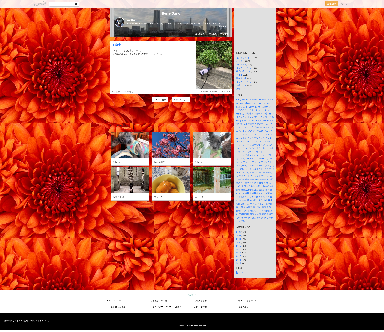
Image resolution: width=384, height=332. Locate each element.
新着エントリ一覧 (158, 300)
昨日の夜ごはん (243, 71)
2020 (238, 242)
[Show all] (223, 25)
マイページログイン (247, 300)
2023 (238, 231)
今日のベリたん (243, 67)
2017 (238, 252)
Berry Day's (171, 13)
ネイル (239, 74)
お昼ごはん (241, 85)
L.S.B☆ (131, 19)
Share (225, 33)
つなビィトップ (113, 300)
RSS (240, 272)
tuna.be (191, 294)
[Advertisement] (171, 111)
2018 (238, 249)
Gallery (200, 33)
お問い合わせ (200, 306)
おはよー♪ (241, 64)
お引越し (240, 60)
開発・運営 (243, 306)
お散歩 (117, 45)
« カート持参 (160, 99)
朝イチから (241, 78)
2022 (238, 235)
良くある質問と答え (115, 306)
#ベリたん (128, 91)
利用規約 (177, 306)
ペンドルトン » (181, 99)
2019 (238, 245)
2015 (238, 259)
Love (213, 33)
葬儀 (238, 88)
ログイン (344, 3)
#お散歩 (116, 91)
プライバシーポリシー (160, 306)
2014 (238, 263)
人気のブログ (200, 300)
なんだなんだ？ (243, 57)
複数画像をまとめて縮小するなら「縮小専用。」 (27, 320)
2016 (238, 256)
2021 (238, 238)
